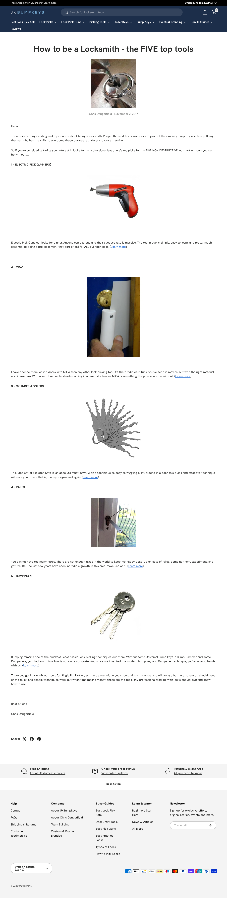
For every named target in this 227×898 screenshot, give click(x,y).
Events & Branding (170, 22)
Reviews (16, 29)
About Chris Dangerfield (67, 817)
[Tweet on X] (24, 739)
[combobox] (122, 12)
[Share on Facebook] (31, 739)
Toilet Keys (121, 22)
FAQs (14, 817)
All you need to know (188, 773)
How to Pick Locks (108, 854)
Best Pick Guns (106, 828)
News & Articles (142, 822)
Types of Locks (106, 847)
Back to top (113, 784)
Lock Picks (46, 22)
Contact (16, 810)
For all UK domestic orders (47, 773)
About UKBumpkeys (64, 810)
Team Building (60, 824)
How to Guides (199, 22)
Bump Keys (144, 22)
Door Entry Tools (107, 822)
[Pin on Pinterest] (39, 739)
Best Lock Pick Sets (23, 22)
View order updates (114, 773)
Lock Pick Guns (71, 22)
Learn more (50, 2)
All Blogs (137, 828)
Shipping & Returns (23, 824)
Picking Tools (97, 22)
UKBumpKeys (24, 885)
